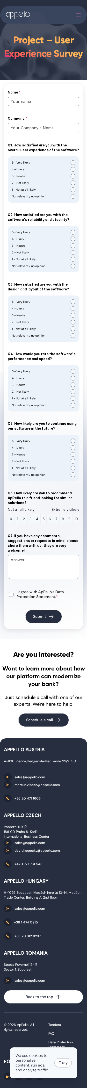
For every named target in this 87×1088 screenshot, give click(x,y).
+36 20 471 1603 (27, 798)
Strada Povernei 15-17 (20, 964)
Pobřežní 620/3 (15, 827)
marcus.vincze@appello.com (37, 785)
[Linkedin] (8, 1076)
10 (76, 519)
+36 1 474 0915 (26, 922)
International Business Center (26, 836)
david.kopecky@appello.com (37, 850)
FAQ (51, 1033)
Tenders (54, 1025)
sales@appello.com (29, 777)
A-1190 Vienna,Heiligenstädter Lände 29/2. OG (40, 761)
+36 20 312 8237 (27, 936)
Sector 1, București (18, 969)
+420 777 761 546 (28, 864)
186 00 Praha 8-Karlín (21, 831)
